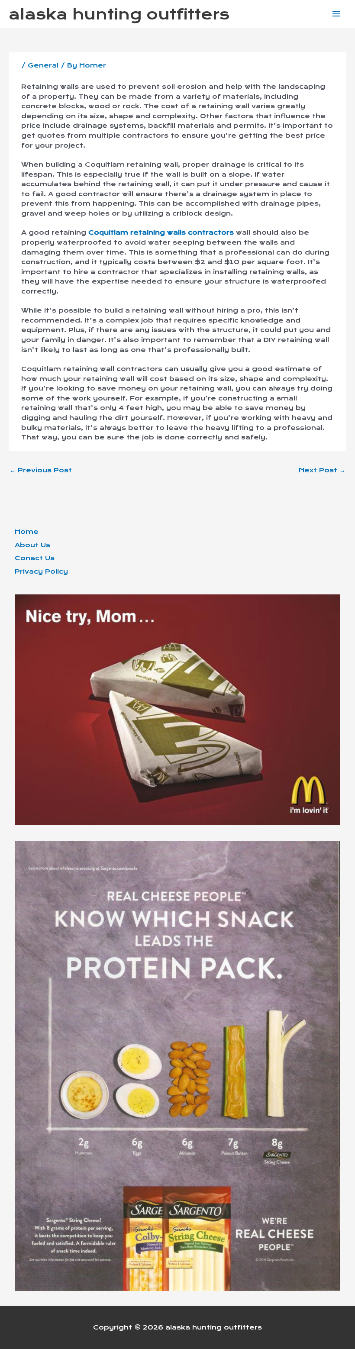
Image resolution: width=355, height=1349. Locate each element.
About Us (32, 545)
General (43, 65)
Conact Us (35, 558)
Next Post (322, 470)
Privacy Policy (41, 571)
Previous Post (41, 470)
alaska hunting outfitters (119, 14)
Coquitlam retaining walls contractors (161, 232)
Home (27, 532)
